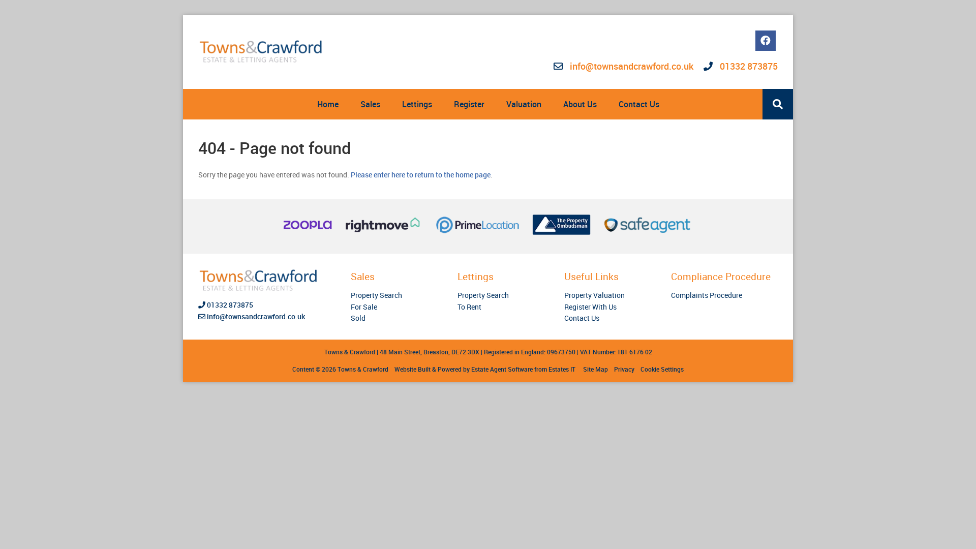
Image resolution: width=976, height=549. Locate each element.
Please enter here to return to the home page (421, 174)
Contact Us (639, 104)
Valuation (523, 104)
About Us (580, 104)
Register (469, 104)
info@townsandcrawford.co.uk (631, 66)
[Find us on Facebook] (765, 40)
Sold (358, 318)
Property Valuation (594, 295)
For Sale (364, 307)
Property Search (376, 295)
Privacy (624, 369)
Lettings (417, 104)
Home (328, 104)
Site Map (595, 369)
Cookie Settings (662, 369)
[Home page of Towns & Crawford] (261, 52)
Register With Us (590, 307)
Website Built (412, 369)
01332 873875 (748, 66)
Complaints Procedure (706, 295)
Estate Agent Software (502, 369)
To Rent (469, 307)
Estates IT (561, 369)
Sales (370, 104)
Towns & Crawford (363, 369)
